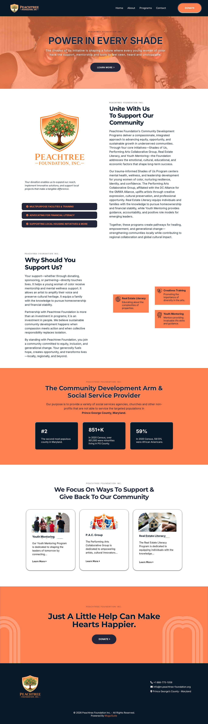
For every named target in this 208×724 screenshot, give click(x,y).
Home (119, 8)
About (131, 8)
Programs (145, 8)
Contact (161, 8)
